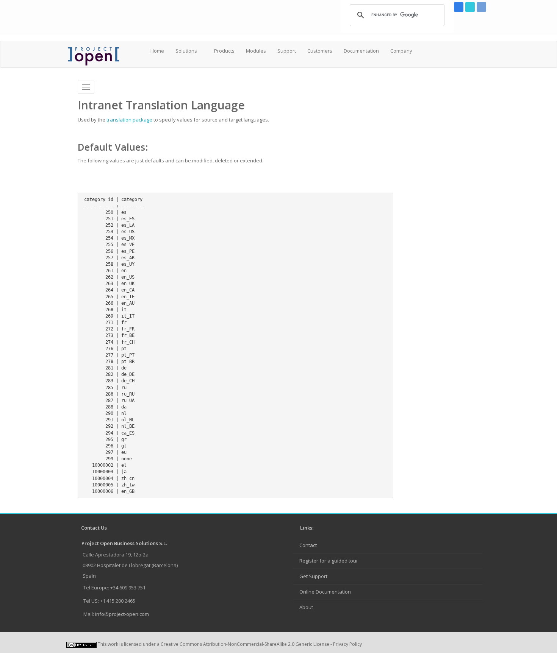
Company (401, 50)
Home (157, 50)
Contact (308, 545)
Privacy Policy (347, 644)
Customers (319, 50)
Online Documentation (325, 591)
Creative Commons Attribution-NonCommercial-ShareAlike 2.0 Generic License (245, 644)
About (306, 607)
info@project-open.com (121, 614)
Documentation (361, 50)
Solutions (186, 50)
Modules (256, 50)
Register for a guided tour (328, 560)
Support (286, 50)
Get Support (313, 576)
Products (224, 50)
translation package (129, 119)
